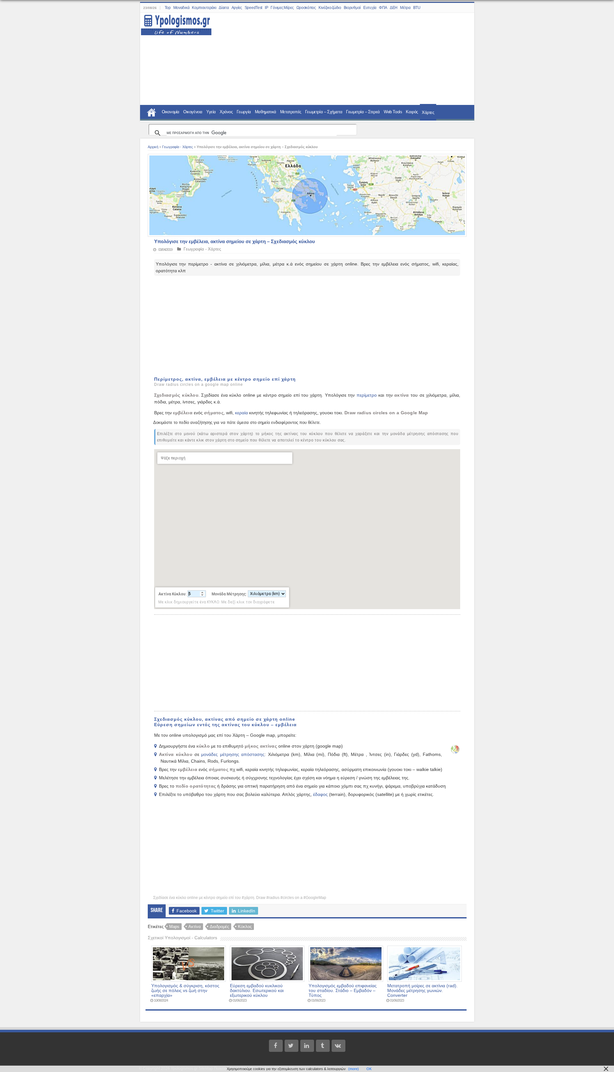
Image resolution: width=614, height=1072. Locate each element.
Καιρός (412, 111)
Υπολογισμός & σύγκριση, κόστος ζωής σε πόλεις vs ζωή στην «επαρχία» (185, 990)
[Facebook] (276, 1045)
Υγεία (211, 111)
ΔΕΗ (394, 7)
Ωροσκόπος (306, 7)
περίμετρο (367, 395)
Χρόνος (226, 111)
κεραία (241, 412)
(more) (353, 1069)
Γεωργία (244, 111)
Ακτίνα (194, 926)
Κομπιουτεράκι (204, 7)
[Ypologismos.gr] (176, 23)
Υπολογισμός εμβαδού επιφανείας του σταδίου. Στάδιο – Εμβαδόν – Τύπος (343, 990)
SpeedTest (253, 7)
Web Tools (393, 111)
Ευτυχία (369, 7)
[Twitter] (291, 1045)
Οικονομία (170, 111)
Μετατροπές (290, 111)
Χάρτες (428, 112)
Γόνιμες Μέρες (282, 7)
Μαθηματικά (265, 111)
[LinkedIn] (307, 1045)
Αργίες (237, 7)
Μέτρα (405, 7)
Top (168, 7)
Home (151, 111)
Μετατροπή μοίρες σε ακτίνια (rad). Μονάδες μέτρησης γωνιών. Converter (422, 990)
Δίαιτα (224, 7)
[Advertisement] (339, 59)
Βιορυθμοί (352, 7)
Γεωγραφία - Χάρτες (177, 147)
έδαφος (320, 794)
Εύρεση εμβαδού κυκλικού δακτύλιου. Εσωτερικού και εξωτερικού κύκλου (257, 990)
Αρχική (153, 147)
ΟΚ (369, 1069)
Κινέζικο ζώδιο (330, 7)
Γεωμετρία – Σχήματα (323, 111)
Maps (174, 926)
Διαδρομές (219, 926)
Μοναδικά (181, 7)
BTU (417, 7)
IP (266, 7)
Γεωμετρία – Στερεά (363, 111)
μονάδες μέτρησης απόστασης (232, 754)
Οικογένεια (192, 111)
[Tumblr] (323, 1045)
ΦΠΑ (383, 7)
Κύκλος (245, 926)
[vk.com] (338, 1045)
